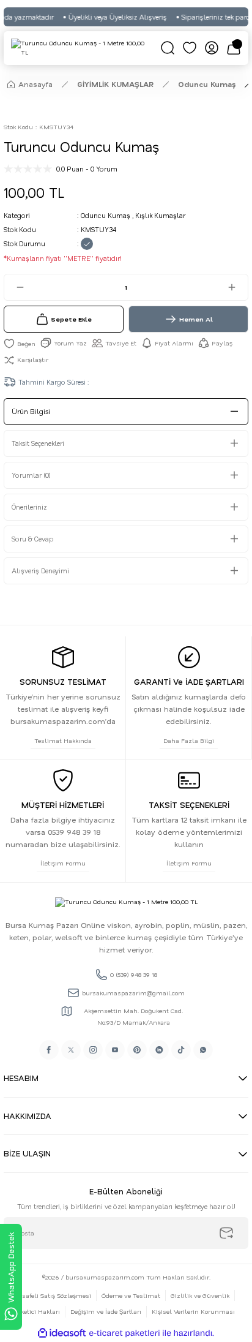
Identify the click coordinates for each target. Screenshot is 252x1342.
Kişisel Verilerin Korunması (193, 1311)
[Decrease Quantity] (15, 287)
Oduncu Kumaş (105, 215)
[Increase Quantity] (237, 287)
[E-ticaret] (124, 1333)
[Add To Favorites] (19, 343)
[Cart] (233, 47)
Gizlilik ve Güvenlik (200, 1295)
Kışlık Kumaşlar (160, 215)
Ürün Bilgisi (31, 411)
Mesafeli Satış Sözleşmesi (52, 1295)
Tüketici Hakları (36, 1311)
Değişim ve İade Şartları (105, 1311)
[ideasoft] (61, 1333)
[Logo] (82, 48)
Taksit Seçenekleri (38, 443)
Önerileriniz (29, 506)
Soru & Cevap (33, 538)
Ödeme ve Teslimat (131, 1295)
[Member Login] (211, 47)
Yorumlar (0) (31, 475)
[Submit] (226, 1233)
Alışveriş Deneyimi (40, 570)
